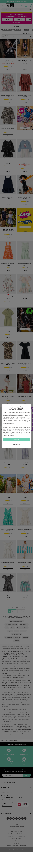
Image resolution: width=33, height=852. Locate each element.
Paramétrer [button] (13, 429)
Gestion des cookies (8, 435)
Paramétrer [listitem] (16, 444)
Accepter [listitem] (16, 439)
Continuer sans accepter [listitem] (16, 406)
